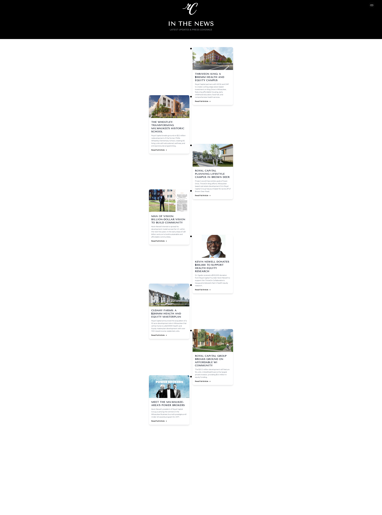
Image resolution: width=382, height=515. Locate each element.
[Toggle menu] (372, 5)
